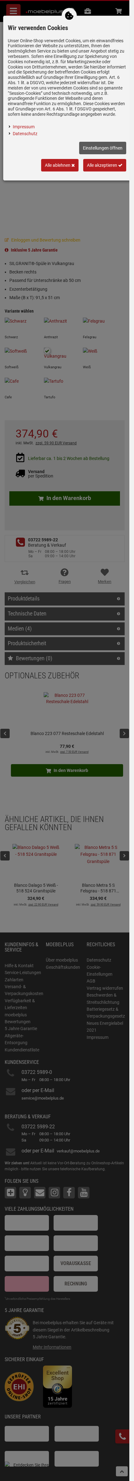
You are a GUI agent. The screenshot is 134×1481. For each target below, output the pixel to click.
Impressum (24, 126)
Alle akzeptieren (102, 165)
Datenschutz (25, 133)
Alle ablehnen (58, 165)
